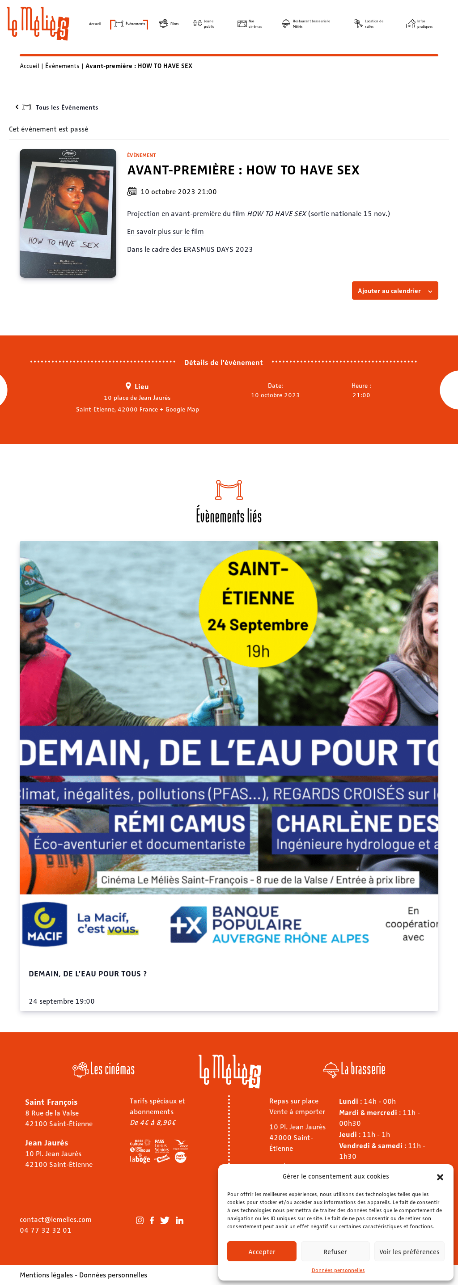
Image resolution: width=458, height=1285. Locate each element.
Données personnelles (338, 1269)
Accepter (262, 1251)
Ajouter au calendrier (389, 290)
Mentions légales (46, 1274)
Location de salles (374, 23)
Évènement (141, 154)
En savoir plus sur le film (165, 231)
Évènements (135, 23)
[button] (440, 1175)
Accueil (95, 23)
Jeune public (209, 23)
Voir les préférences (409, 1251)
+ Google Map (179, 409)
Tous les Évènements (67, 107)
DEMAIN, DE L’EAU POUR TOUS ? (88, 972)
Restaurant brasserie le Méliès (311, 23)
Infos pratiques (425, 23)
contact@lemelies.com (56, 1219)
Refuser (335, 1251)
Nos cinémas (255, 23)
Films (174, 23)
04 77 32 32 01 (46, 1229)
